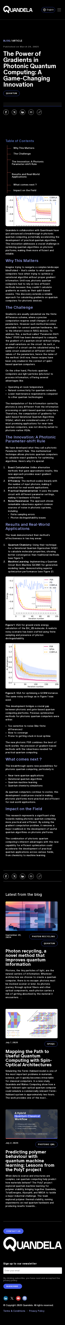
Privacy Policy (36, 1311)
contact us (13, 1231)
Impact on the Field (24, 190)
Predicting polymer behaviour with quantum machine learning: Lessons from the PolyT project (30, 1160)
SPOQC (51, 1044)
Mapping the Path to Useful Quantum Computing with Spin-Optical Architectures (29, 1058)
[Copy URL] (39, 112)
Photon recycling (43, 936)
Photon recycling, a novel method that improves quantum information (26, 957)
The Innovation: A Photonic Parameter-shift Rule (28, 163)
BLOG (6, 40)
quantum (11, 93)
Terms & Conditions (14, 1311)
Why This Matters (23, 147)
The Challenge (22, 153)
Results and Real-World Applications (26, 175)
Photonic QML (46, 1144)
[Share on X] (14, 112)
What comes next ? (25, 184)
